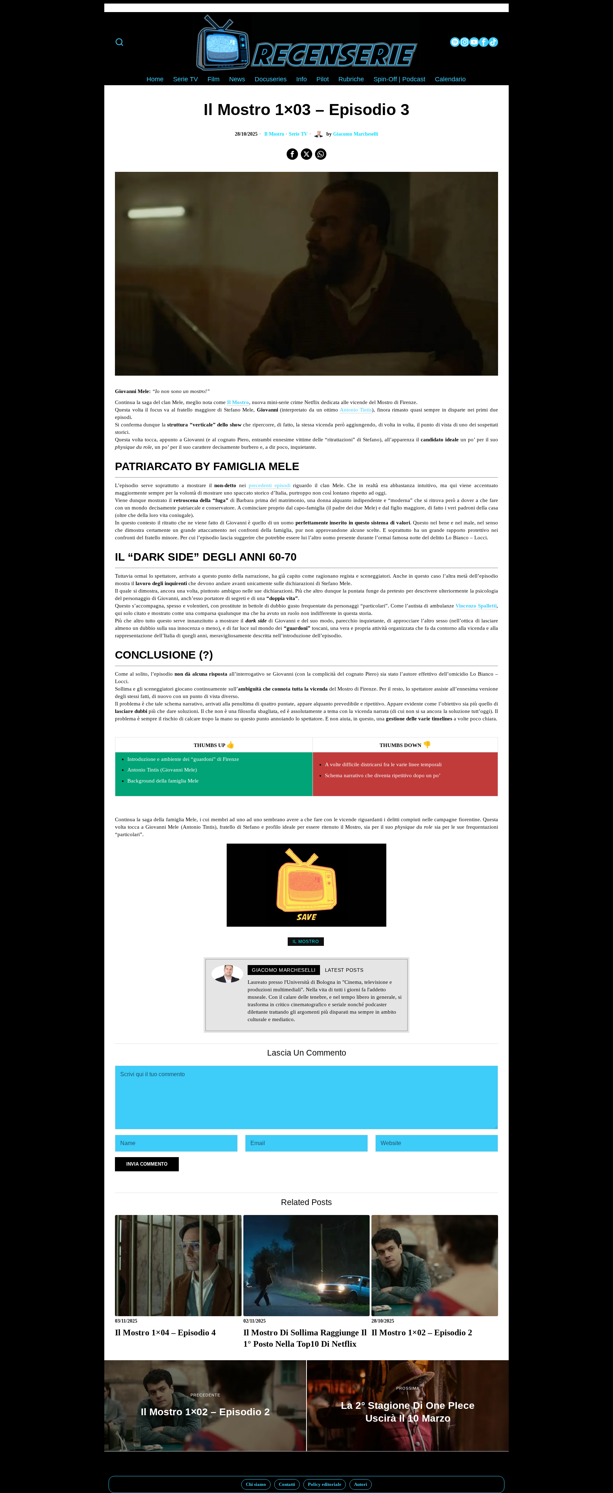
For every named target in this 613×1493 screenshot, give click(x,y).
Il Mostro (274, 134)
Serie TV (298, 134)
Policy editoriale (324, 1484)
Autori (360, 1484)
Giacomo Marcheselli (355, 134)
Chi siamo (256, 1484)
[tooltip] (455, 42)
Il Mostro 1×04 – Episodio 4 (165, 1332)
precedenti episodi (270, 485)
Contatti (287, 1484)
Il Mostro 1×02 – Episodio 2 (421, 1332)
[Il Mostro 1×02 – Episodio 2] (205, 1405)
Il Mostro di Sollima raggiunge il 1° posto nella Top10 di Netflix (305, 1338)
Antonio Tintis (356, 410)
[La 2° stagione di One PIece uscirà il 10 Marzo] (408, 1405)
